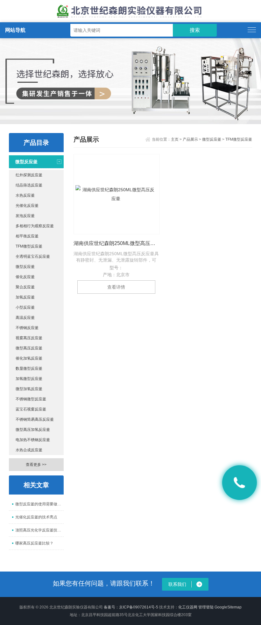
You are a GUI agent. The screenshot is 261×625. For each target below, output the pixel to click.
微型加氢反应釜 (29, 389)
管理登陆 (206, 607)
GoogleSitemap (228, 607)
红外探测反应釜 (29, 175)
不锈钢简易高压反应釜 (35, 419)
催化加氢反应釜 (29, 358)
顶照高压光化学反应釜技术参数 (39, 530)
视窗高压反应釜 (29, 338)
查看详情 (116, 287)
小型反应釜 (25, 307)
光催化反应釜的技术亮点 (36, 517)
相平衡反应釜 (27, 236)
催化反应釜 (25, 277)
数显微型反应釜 (29, 368)
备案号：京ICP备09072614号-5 (131, 607)
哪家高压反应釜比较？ (34, 543)
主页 (175, 139)
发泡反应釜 (25, 216)
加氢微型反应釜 (29, 378)
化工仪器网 (187, 607)
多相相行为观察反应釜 (35, 226)
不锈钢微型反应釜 (31, 399)
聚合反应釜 (25, 287)
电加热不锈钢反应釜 (33, 440)
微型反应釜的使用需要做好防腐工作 (39, 504)
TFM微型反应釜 (29, 246)
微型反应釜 (26, 161)
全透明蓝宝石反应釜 (33, 256)
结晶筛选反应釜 (29, 185)
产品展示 (190, 139)
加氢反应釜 (25, 297)
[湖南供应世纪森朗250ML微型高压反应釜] (116, 194)
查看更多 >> (36, 464)
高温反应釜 (25, 317)
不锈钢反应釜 (27, 328)
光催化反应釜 (27, 205)
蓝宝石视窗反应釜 (31, 409)
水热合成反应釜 (29, 450)
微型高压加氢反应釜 (33, 429)
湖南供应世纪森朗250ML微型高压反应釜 (116, 243)
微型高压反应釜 (29, 348)
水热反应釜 (25, 195)
